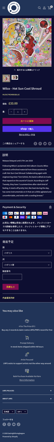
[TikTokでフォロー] (18, 424)
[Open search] (39, 7)
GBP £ (19, 412)
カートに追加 (27, 121)
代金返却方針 (9, 298)
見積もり (10, 286)
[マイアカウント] (44, 7)
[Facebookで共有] (35, 143)
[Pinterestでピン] (40, 143)
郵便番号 (7, 271)
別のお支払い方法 (27, 134)
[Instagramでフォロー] (9, 424)
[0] (49, 7)
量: (4, 111)
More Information (27, 380)
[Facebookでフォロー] (4, 424)
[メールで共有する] (49, 143)
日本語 (6, 412)
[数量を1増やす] (24, 111)
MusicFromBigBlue (11, 94)
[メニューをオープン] (4, 8)
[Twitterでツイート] (45, 143)
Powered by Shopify (10, 436)
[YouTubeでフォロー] (14, 424)
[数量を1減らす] (11, 111)
